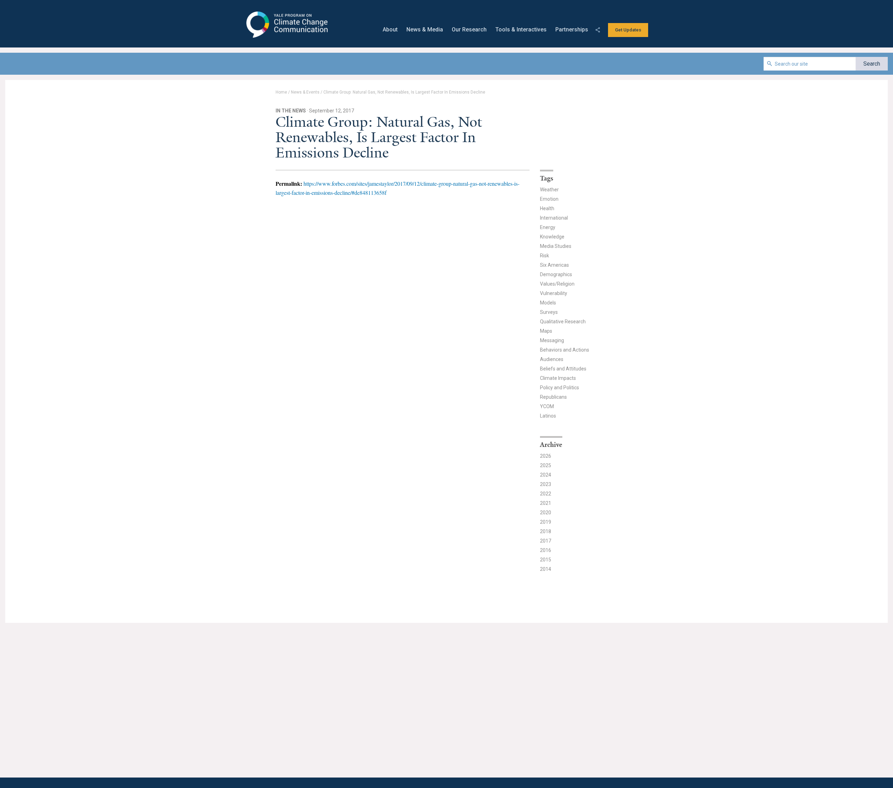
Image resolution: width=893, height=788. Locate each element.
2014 (545, 569)
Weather (549, 189)
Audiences (551, 359)
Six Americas (554, 265)
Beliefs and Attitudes (563, 368)
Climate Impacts (558, 378)
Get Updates (628, 29)
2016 (545, 550)
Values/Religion (557, 284)
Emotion (549, 199)
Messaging (552, 340)
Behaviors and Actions (564, 350)
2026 (545, 456)
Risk (544, 255)
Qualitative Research (563, 321)
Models (548, 302)
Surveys (549, 312)
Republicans (553, 397)
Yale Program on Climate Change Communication (286, 25)
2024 (545, 475)
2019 (545, 522)
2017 (545, 541)
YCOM (547, 406)
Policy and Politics (559, 387)
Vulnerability (553, 293)
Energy (547, 227)
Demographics (556, 274)
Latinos (548, 416)
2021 (545, 503)
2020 (545, 512)
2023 (545, 484)
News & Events (305, 92)
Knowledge (552, 237)
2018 (545, 531)
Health (547, 208)
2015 (545, 559)
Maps (546, 331)
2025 (545, 465)
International (554, 218)
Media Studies (555, 246)
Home (281, 92)
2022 (545, 493)
